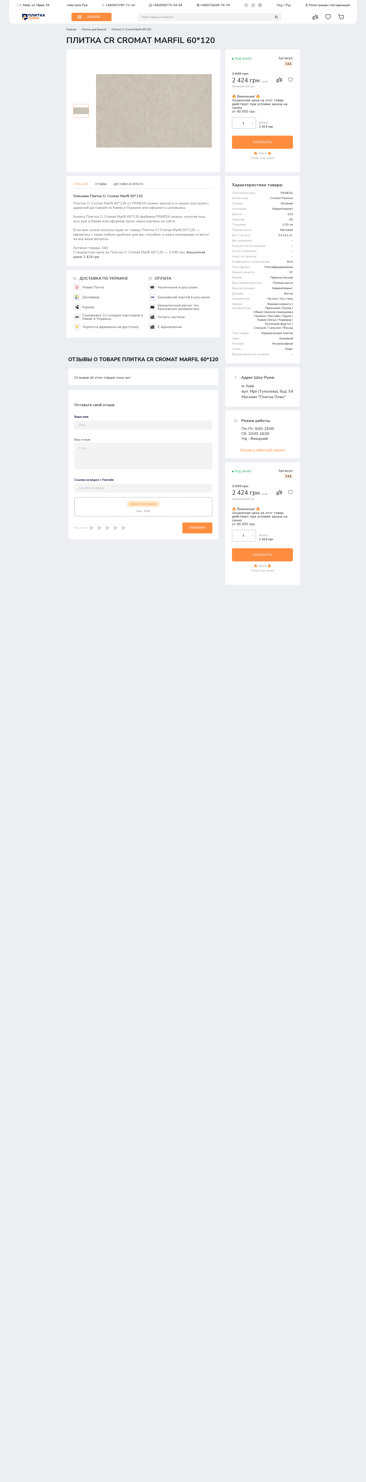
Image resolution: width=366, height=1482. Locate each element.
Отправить (197, 527)
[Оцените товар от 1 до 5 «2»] (100, 528)
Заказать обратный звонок (262, 449)
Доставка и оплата (128, 184)
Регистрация (318, 5)
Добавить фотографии (143, 504)
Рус (288, 5)
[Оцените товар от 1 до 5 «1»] (92, 528)
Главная (71, 29)
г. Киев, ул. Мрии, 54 (34, 5)
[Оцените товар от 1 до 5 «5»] (124, 528)
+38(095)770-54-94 (167, 5)
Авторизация (340, 5)
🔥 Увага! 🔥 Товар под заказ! (262, 155)
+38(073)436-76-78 (215, 5)
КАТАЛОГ (94, 16)
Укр (280, 5)
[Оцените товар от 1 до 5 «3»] (108, 528)
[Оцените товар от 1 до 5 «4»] (116, 528)
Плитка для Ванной (94, 29)
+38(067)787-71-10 (120, 5)
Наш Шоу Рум (77, 5)
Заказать (262, 142)
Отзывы (101, 184)
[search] (276, 17)
